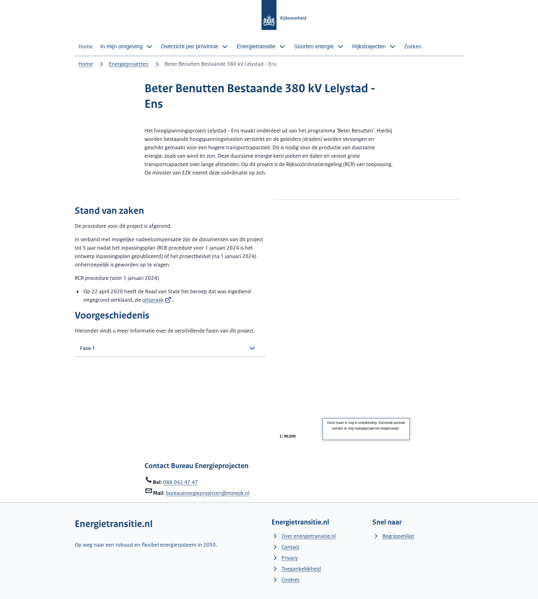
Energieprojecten (129, 63)
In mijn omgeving (121, 46)
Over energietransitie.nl (308, 536)
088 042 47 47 (180, 482)
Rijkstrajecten (369, 46)
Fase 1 (87, 348)
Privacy (289, 557)
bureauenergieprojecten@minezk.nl (207, 493)
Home (85, 63)
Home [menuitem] (85, 46)
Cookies (290, 579)
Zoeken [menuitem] (413, 46)
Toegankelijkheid (301, 568)
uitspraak (153, 299)
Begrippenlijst (398, 536)
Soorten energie (314, 46)
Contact (290, 547)
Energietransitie (256, 46)
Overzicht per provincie (189, 46)
